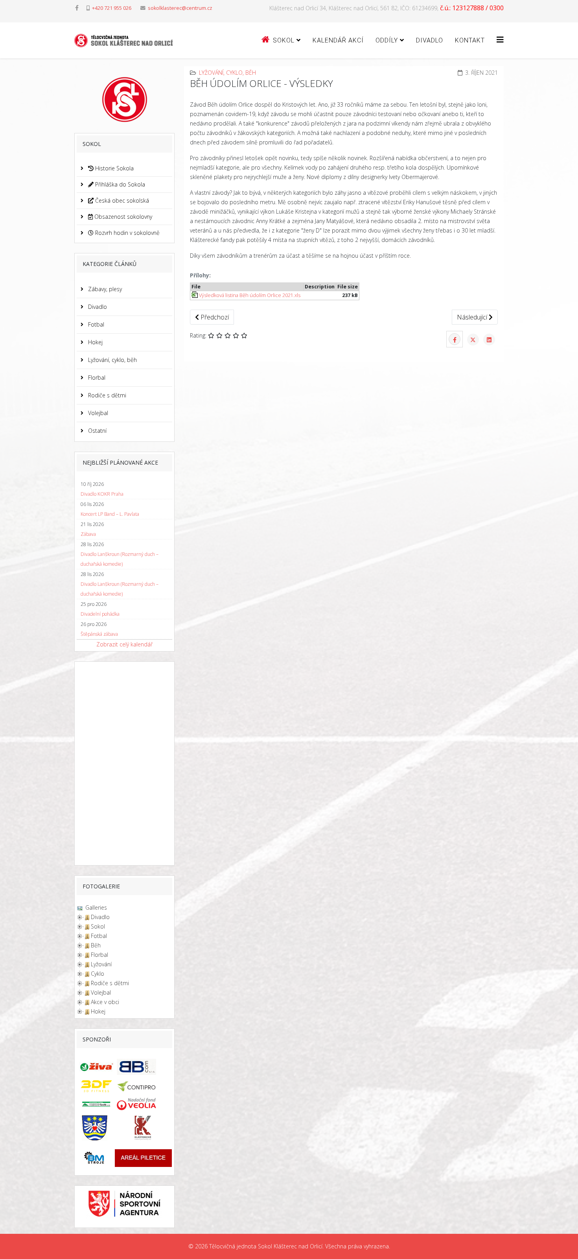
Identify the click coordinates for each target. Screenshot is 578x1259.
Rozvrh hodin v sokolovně (127, 232)
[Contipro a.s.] (143, 1086)
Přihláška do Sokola (119, 184)
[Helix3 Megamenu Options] (500, 39)
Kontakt (470, 40)
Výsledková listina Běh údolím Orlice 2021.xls (249, 295)
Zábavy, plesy (104, 289)
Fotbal (95, 324)
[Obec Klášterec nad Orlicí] (94, 1128)
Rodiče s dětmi (106, 395)
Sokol (98, 926)
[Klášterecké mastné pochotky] (143, 1128)
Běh (96, 945)
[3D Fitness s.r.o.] (94, 1086)
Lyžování (101, 964)
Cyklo (97, 973)
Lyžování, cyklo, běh (112, 360)
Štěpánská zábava (99, 634)
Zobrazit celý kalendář (124, 644)
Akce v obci (105, 1002)
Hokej (95, 342)
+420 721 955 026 (111, 8)
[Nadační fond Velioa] (143, 1104)
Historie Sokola (114, 168)
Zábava (88, 534)
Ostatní (97, 430)
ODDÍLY (387, 40)
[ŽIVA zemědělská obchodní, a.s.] (94, 1067)
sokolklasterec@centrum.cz (180, 8)
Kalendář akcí (338, 40)
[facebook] (77, 7)
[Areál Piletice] (143, 1158)
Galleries (95, 907)
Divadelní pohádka (100, 614)
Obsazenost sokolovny (122, 216)
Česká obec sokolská (121, 200)
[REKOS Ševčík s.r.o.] (94, 1103)
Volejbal (97, 413)
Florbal (96, 377)
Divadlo (429, 40)
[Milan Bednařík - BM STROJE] (94, 1158)
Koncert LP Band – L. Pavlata (110, 514)
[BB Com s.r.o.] (143, 1066)
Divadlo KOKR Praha (102, 494)
